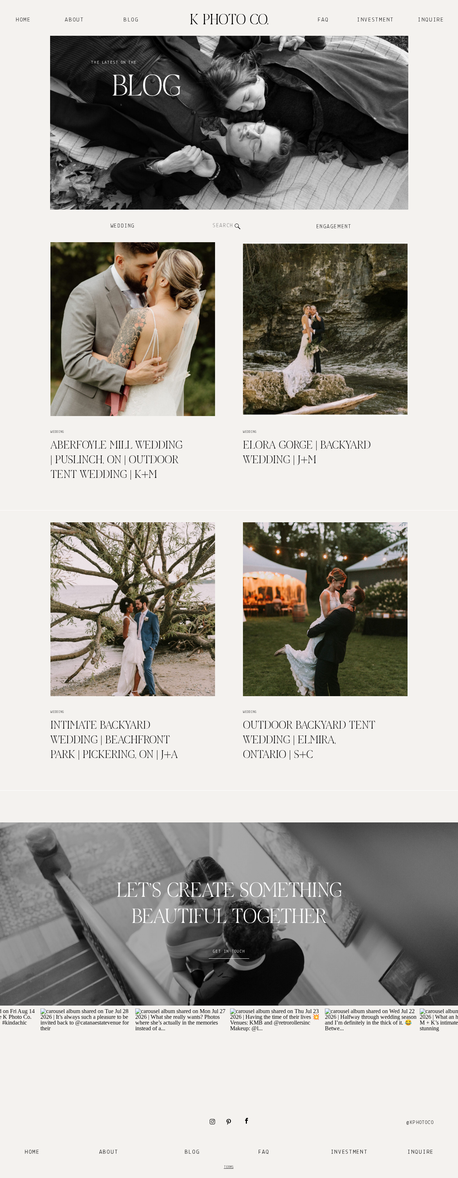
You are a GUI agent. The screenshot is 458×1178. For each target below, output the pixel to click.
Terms (229, 1167)
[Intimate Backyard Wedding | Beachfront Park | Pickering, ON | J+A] (132, 609)
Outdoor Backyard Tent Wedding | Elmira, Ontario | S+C (309, 740)
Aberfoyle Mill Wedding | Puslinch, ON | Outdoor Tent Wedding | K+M (116, 460)
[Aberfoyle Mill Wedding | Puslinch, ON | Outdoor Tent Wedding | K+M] (132, 329)
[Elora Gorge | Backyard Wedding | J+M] (325, 329)
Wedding (57, 432)
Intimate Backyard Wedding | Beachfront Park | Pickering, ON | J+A (114, 740)
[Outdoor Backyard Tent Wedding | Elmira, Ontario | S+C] (325, 609)
